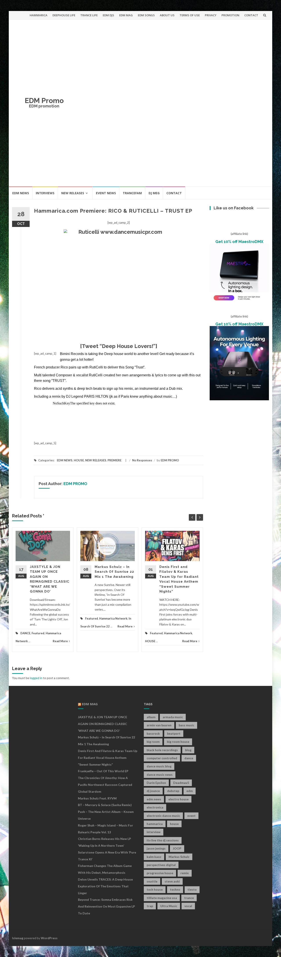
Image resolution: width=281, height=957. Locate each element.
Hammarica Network (113, 618)
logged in (36, 678)
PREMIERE (114, 460)
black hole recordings (162, 750)
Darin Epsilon (156, 783)
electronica (155, 807)
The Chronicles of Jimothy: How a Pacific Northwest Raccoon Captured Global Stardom (105, 784)
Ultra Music (168, 906)
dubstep (173, 791)
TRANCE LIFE (89, 15)
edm (189, 791)
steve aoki (172, 881)
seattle (152, 881)
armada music (173, 717)
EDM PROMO (170, 460)
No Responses (142, 460)
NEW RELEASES (72, 193)
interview (153, 832)
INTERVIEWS (45, 193)
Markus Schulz (179, 857)
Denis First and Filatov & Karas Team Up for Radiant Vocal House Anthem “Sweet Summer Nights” (107, 757)
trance (189, 898)
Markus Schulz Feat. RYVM (97, 798)
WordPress (49, 938)
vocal (188, 906)
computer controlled (162, 758)
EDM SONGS (146, 15)
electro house (178, 799)
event (191, 815)
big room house (178, 741)
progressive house (160, 873)
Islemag (17, 938)
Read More (60, 641)
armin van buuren (159, 725)
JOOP (177, 848)
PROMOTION (230, 15)
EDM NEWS (20, 193)
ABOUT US (167, 15)
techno (175, 889)
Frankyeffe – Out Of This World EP (103, 771)
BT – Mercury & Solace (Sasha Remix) (105, 805)
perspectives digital (161, 865)
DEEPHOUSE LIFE (63, 15)
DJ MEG (154, 193)
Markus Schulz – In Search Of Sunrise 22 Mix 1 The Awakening (114, 572)
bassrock (153, 733)
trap (150, 906)
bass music (186, 725)
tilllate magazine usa (162, 898)
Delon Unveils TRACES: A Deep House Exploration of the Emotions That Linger (105, 886)
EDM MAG (126, 15)
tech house (155, 889)
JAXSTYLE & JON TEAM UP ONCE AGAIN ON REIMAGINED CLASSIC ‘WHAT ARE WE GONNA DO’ (102, 723)
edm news (154, 799)
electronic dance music (163, 815)
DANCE (25, 633)
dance (188, 758)
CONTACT (251, 15)
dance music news (160, 774)
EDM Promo (44, 100)
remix (184, 873)
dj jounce (153, 791)
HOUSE (79, 460)
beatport (173, 733)
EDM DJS (108, 15)
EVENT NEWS (106, 193)
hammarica (155, 824)
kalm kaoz (154, 857)
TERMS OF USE (190, 15)
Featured (38, 633)
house (174, 824)
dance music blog (159, 766)
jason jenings (156, 848)
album (151, 717)
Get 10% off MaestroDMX (239, 241)
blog (188, 750)
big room (153, 741)
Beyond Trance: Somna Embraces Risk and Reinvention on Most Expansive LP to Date (106, 906)
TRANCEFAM (132, 193)
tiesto (192, 889)
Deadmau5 (181, 783)
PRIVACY (210, 15)
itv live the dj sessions (163, 840)
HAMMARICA (38, 15)
